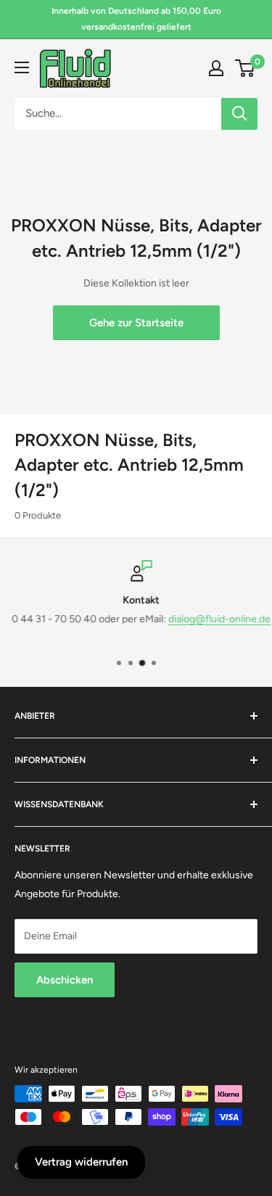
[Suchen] (239, 114)
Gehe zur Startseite (136, 322)
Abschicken (64, 979)
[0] (245, 68)
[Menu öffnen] (22, 67)
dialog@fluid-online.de (216, 620)
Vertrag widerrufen (81, 1161)
